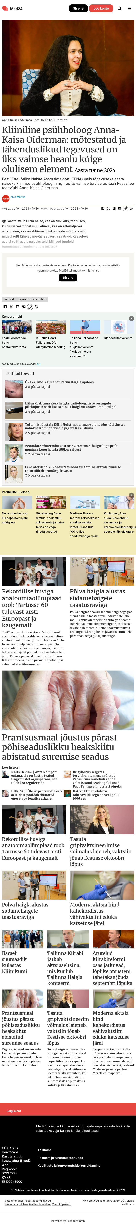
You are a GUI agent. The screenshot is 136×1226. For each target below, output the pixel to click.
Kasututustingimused (37, 1200)
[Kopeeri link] (125, 208)
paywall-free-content (32, 299)
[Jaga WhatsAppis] (131, 208)
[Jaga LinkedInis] (114, 208)
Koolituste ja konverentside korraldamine (69, 1165)
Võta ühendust (14, 1200)
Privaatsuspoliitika (16, 1204)
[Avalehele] (35, 8)
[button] (4, 318)
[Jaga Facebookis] (102, 208)
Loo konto (101, 8)
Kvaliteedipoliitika (40, 1204)
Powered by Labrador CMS (68, 1220)
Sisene (78, 8)
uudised (9, 299)
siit (38, 364)
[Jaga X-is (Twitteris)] (108, 208)
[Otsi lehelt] (119, 8)
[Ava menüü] (129, 8)
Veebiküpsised (61, 1204)
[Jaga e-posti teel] (119, 208)
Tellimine (45, 1150)
